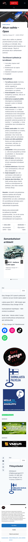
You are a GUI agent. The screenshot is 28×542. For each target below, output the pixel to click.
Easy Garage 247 (10, 35)
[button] (25, 507)
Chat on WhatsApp (8, 415)
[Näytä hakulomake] (14, 7)
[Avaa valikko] (24, 3)
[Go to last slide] (6, 262)
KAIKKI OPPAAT (6, 24)
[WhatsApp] (3, 464)
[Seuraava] (22, 262)
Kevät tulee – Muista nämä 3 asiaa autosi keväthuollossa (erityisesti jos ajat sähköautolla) (13, 318)
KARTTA (14, 3)
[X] (3, 470)
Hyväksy (14, 525)
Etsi (3, 288)
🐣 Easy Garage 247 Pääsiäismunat (13, 324)
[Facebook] (3, 458)
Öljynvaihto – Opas (22, 227)
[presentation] (14, 252)
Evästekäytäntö (5, 537)
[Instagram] (3, 467)
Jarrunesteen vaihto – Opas (6, 227)
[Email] (3, 461)
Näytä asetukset (14, 534)
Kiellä (14, 529)
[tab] (10, 279)
